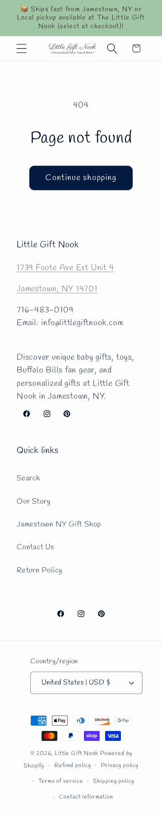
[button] (21, 48)
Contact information (86, 797)
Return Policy (39, 570)
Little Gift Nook (77, 754)
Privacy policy (119, 766)
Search (28, 478)
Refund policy (72, 766)
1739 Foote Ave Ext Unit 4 (65, 268)
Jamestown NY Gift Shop (59, 524)
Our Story (34, 502)
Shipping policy (113, 781)
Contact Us (35, 547)
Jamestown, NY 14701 (57, 289)
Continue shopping (80, 178)
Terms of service (60, 781)
